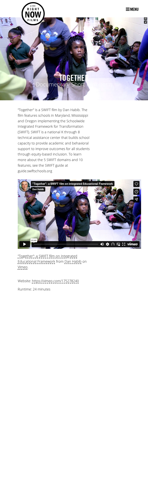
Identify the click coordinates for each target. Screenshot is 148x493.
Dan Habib (73, 261)
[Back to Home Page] (29, 8)
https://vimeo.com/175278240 (55, 281)
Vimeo (23, 267)
